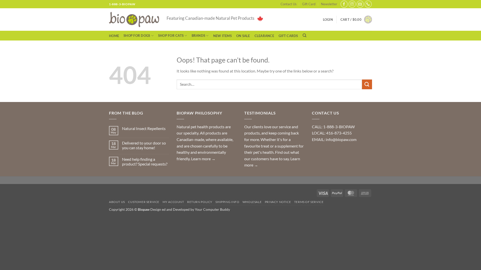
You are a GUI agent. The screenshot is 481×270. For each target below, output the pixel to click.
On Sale (243, 36)
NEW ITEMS (222, 36)
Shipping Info (227, 202)
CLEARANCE (264, 36)
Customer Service (143, 202)
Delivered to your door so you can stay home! (144, 145)
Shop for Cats (171, 36)
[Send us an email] (360, 4)
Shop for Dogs (137, 36)
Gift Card (308, 4)
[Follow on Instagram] (352, 4)
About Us (117, 202)
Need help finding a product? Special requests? (144, 161)
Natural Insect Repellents (144, 128)
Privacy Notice (278, 202)
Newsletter (329, 4)
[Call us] (368, 4)
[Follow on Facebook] (344, 4)
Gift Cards (288, 36)
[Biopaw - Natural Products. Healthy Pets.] (134, 19)
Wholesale (252, 202)
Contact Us (289, 4)
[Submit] (367, 84)
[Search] (304, 35)
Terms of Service (309, 202)
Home (114, 36)
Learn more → (203, 158)
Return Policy (199, 202)
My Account (173, 202)
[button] (356, 19)
